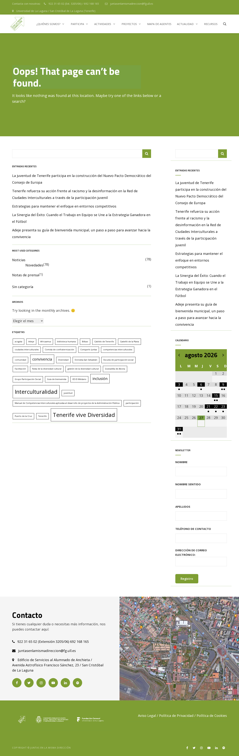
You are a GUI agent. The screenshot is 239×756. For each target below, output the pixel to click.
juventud (68, 393)
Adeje (31, 341)
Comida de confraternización (59, 349)
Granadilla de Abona (115, 368)
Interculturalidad (36, 391)
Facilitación (20, 368)
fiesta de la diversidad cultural (46, 368)
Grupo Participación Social (28, 379)
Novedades (34, 265)
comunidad (20, 360)
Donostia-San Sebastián (86, 360)
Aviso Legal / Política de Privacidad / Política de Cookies (182, 715)
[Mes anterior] (179, 355)
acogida (18, 341)
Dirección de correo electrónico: (191, 552)
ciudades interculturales (27, 349)
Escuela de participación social (118, 360)
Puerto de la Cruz (23, 416)
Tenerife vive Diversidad (84, 415)
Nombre (181, 462)
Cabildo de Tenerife (104, 341)
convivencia (42, 359)
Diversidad (63, 360)
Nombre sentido (188, 484)
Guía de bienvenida (56, 379)
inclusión (100, 378)
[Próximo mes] (223, 355)
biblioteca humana (66, 341)
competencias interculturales (117, 349)
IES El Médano (79, 379)
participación (132, 403)
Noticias (18, 260)
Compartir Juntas (88, 349)
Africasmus (45, 341)
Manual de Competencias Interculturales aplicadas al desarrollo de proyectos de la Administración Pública (67, 403)
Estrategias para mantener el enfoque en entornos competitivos (64, 206)
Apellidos (182, 506)
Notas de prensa (25, 275)
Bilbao (85, 341)
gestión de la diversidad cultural (83, 368)
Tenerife (42, 416)
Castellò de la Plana (129, 341)
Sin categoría (22, 287)
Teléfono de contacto (193, 529)
